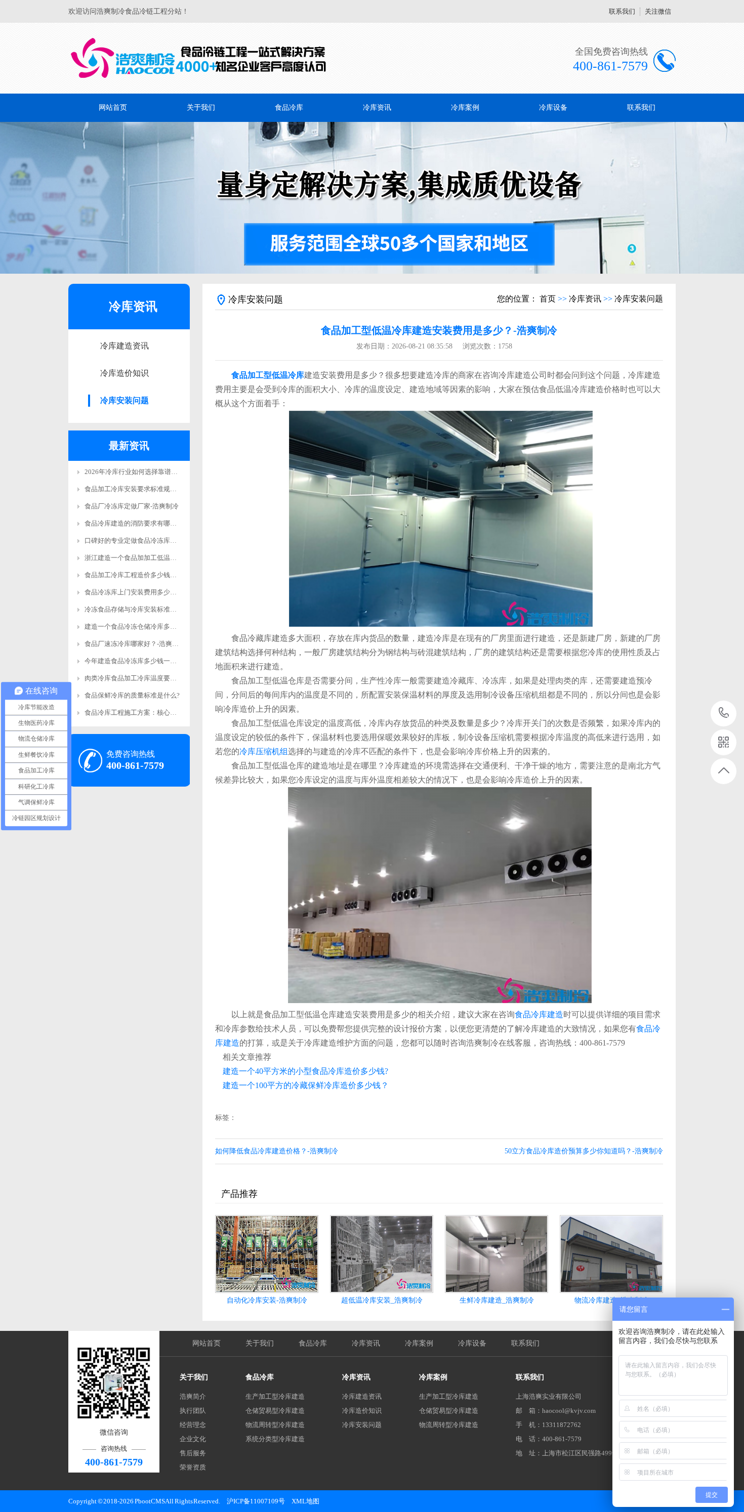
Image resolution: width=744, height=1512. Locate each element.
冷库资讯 (377, 107)
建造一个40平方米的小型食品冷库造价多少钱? (305, 1071)
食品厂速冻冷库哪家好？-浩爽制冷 (135, 643)
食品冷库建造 (539, 1014)
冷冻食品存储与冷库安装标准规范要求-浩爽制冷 (155, 609)
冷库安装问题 (124, 400)
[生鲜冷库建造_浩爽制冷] (496, 1254)
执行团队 (193, 1410)
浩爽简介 (193, 1396)
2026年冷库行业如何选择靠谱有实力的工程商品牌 (157, 472)
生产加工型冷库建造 (275, 1396)
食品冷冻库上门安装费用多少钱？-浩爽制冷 (148, 592)
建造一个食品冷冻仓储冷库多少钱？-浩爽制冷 (151, 626)
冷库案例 (465, 107)
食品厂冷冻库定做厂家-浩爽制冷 (132, 506)
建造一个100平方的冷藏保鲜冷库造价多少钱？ (306, 1085)
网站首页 (113, 107)
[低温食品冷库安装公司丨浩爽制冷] (198, 58)
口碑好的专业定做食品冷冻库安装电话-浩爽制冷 (155, 540)
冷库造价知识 (124, 373)
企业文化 (193, 1439)
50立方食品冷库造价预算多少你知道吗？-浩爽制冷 (584, 1151)
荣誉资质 (193, 1467)
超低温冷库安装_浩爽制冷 (382, 1300)
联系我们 (622, 11)
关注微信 (658, 11)
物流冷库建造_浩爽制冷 (611, 1300)
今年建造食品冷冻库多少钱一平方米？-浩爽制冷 (155, 661)
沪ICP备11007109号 (256, 1501)
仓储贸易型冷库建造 (275, 1410)
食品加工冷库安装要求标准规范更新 (137, 489)
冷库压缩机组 (263, 751)
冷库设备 (553, 107)
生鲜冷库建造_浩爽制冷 (497, 1300)
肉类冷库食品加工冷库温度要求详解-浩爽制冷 (151, 678)
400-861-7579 (724, 713)
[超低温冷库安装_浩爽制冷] (381, 1254)
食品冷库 (289, 107)
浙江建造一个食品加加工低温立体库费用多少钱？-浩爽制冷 (171, 557)
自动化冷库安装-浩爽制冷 (267, 1300)
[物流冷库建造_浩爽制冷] (611, 1254)
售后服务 (193, 1453)
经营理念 (193, 1425)
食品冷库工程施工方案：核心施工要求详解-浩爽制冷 (161, 712)
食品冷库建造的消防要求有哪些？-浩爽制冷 (148, 523)
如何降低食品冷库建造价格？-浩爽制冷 (276, 1151)
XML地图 (305, 1501)
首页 (548, 298)
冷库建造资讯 (124, 345)
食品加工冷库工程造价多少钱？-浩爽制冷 (145, 575)
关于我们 (201, 107)
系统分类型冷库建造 (275, 1439)
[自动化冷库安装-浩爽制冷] (266, 1254)
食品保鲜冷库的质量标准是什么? (132, 695)
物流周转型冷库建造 (275, 1425)
